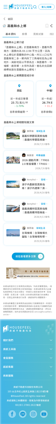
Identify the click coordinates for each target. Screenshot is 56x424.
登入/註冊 (46, 6)
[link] (28, 273)
